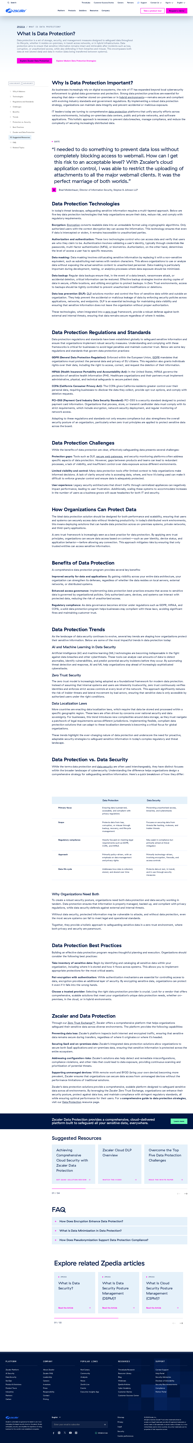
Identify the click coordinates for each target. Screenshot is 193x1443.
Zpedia (21, 27)
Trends (15, 117)
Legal (120, 1427)
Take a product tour (152, 10)
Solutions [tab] (82, 10)
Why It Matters (19, 91)
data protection (118, 111)
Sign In (168, 3)
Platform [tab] (61, 10)
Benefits (16, 112)
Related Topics (18, 147)
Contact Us (154, 3)
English (180, 3)
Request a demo (176, 10)
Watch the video (112, 1180)
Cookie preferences (125, 1436)
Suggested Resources (21, 137)
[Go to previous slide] (185, 1194)
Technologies (18, 96)
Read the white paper (161, 1180)
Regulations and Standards (23, 102)
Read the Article (65, 1308)
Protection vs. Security (22, 122)
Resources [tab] (94, 10)
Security (121, 1431)
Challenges (17, 107)
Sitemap (121, 1417)
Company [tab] (106, 10)
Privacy (120, 1422)
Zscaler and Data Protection (23, 132)
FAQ (14, 142)
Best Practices (18, 127)
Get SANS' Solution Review (71, 1180)
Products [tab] (72, 10)
